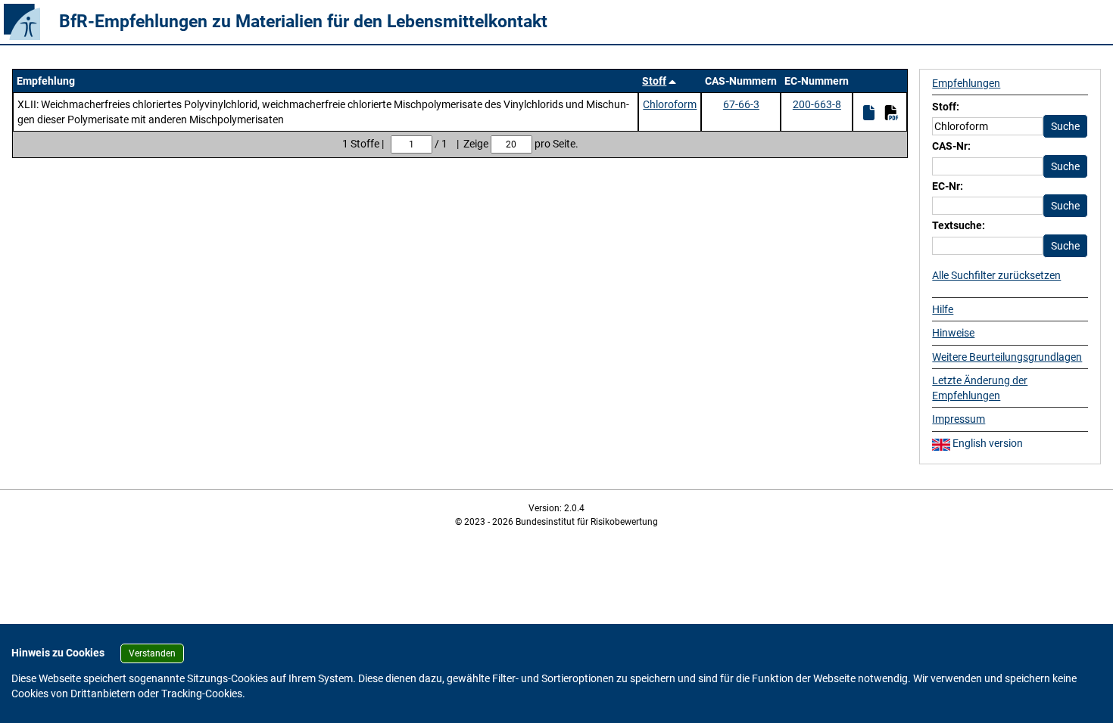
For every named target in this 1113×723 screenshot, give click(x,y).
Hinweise (953, 333)
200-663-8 (817, 104)
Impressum (958, 419)
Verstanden (152, 653)
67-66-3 (741, 104)
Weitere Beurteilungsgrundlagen (1007, 357)
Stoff (654, 81)
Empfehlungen (966, 83)
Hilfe (942, 309)
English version (986, 443)
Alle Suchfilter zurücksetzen (996, 275)
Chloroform (670, 104)
